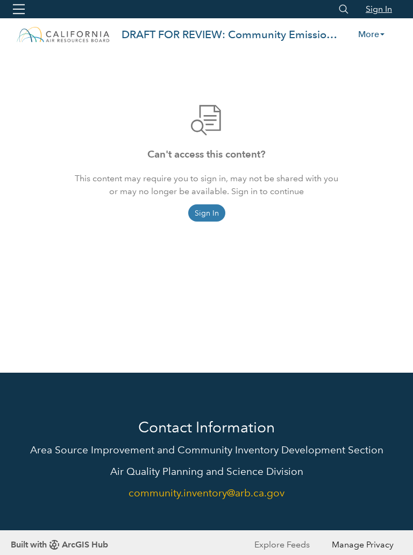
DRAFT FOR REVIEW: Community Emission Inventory (231, 34)
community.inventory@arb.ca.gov (206, 493)
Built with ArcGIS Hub (59, 544)
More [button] (368, 34)
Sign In (379, 9)
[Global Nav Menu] (18, 9)
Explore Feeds (282, 544)
